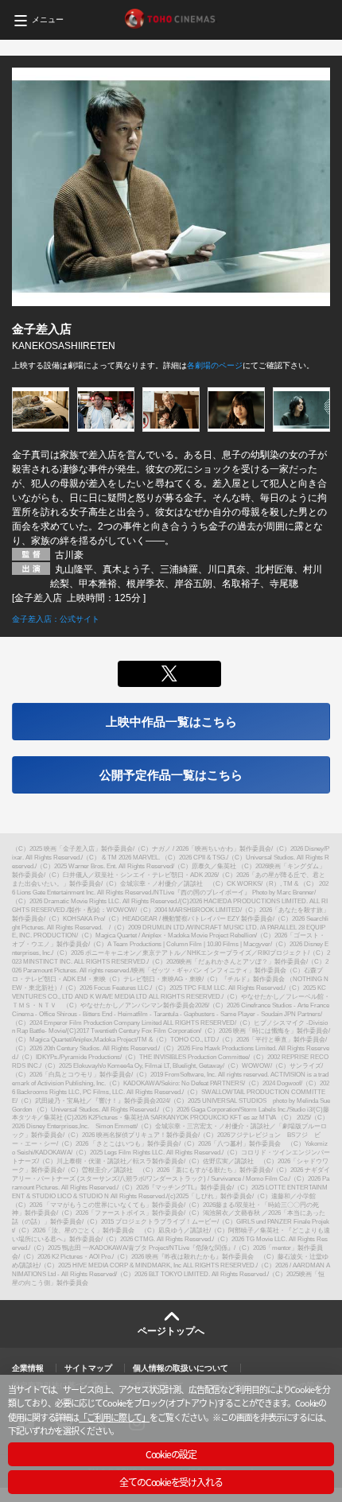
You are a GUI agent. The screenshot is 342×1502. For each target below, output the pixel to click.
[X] (169, 674)
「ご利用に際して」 (114, 1417)
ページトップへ (171, 1331)
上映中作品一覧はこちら (171, 721)
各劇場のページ (215, 365)
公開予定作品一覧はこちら (171, 775)
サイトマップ (88, 1368)
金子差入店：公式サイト (55, 619)
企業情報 (28, 1368)
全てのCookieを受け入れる (170, 1481)
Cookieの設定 (171, 1454)
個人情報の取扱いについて (180, 1368)
